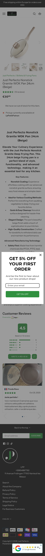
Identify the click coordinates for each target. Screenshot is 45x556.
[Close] (41, 255)
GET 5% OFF (22, 294)
